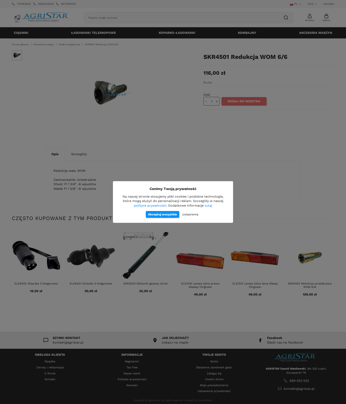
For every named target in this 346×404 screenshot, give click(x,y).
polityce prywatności (150, 205)
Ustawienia (190, 214)
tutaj (208, 205)
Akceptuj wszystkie (162, 214)
